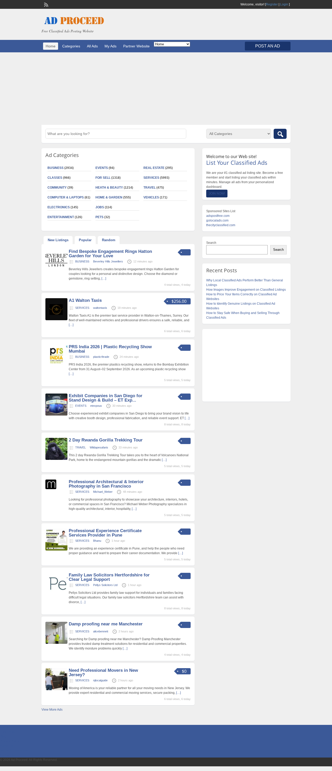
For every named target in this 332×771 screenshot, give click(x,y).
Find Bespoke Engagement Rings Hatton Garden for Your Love (110, 253)
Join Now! (217, 193)
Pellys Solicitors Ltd (105, 585)
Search (211, 243)
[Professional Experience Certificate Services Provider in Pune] (56, 549)
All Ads (92, 46)
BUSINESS (55, 168)
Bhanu (97, 540)
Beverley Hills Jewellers (108, 261)
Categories (71, 46)
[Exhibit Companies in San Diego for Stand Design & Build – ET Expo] (56, 414)
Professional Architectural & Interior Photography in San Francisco (106, 484)
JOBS (99, 207)
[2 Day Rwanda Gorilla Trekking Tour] (56, 459)
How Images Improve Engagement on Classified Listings (246, 289)
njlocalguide (100, 680)
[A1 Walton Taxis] (56, 319)
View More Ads (52, 709)
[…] (103, 278)
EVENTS (101, 168)
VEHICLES (151, 197)
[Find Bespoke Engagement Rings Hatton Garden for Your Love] (56, 270)
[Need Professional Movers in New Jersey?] (56, 689)
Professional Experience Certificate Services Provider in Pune (105, 533)
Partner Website (136, 46)
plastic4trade (101, 356)
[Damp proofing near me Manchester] (56, 643)
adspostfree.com (218, 216)
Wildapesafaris (99, 447)
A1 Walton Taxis (85, 300)
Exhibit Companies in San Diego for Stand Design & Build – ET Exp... (105, 398)
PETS (99, 217)
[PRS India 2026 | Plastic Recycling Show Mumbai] (56, 365)
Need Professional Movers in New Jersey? (103, 672)
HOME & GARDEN (108, 197)
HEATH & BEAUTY (109, 187)
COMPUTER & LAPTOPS (65, 197)
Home (51, 46)
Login (284, 4)
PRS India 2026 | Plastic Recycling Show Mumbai (110, 349)
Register (272, 4)
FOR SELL (102, 178)
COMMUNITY (57, 187)
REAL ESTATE (153, 168)
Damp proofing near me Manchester (106, 624)
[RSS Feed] (46, 4)
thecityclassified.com (220, 225)
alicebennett (100, 631)
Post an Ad (267, 46)
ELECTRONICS (58, 207)
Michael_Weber (103, 491)
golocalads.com (217, 220)
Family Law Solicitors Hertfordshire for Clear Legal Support (109, 577)
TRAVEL (149, 187)
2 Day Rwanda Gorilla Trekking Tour (106, 440)
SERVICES (151, 178)
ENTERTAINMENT (60, 217)
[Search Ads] (280, 134)
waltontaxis (100, 307)
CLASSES (54, 178)
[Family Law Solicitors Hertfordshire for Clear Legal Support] (56, 594)
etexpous (96, 405)
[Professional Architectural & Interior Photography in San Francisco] (50, 488)
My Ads (110, 46)
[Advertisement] (166, 88)
